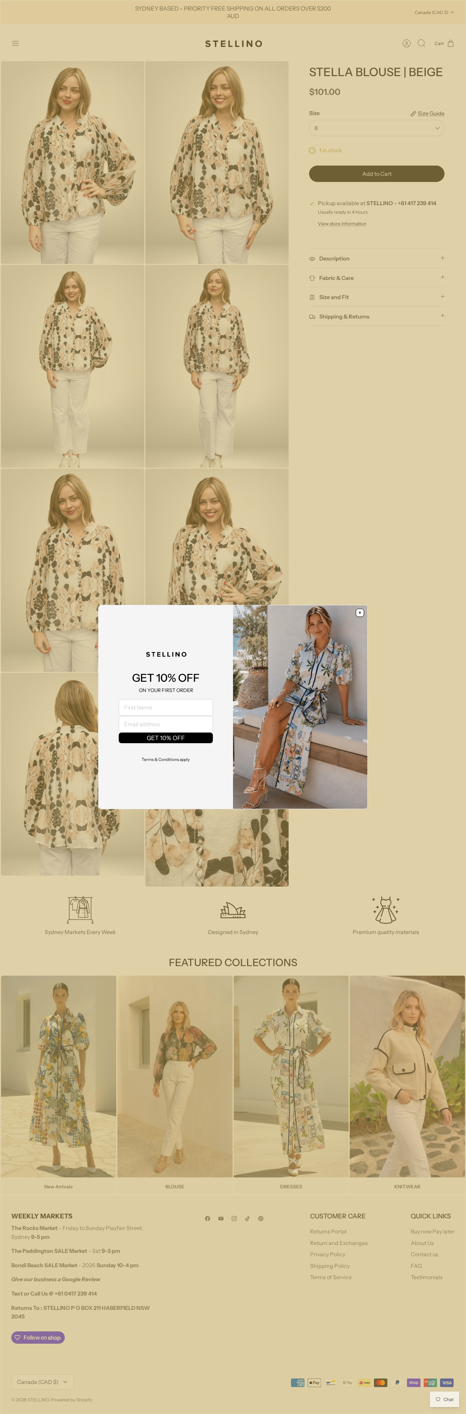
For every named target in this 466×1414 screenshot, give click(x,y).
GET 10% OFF (166, 737)
